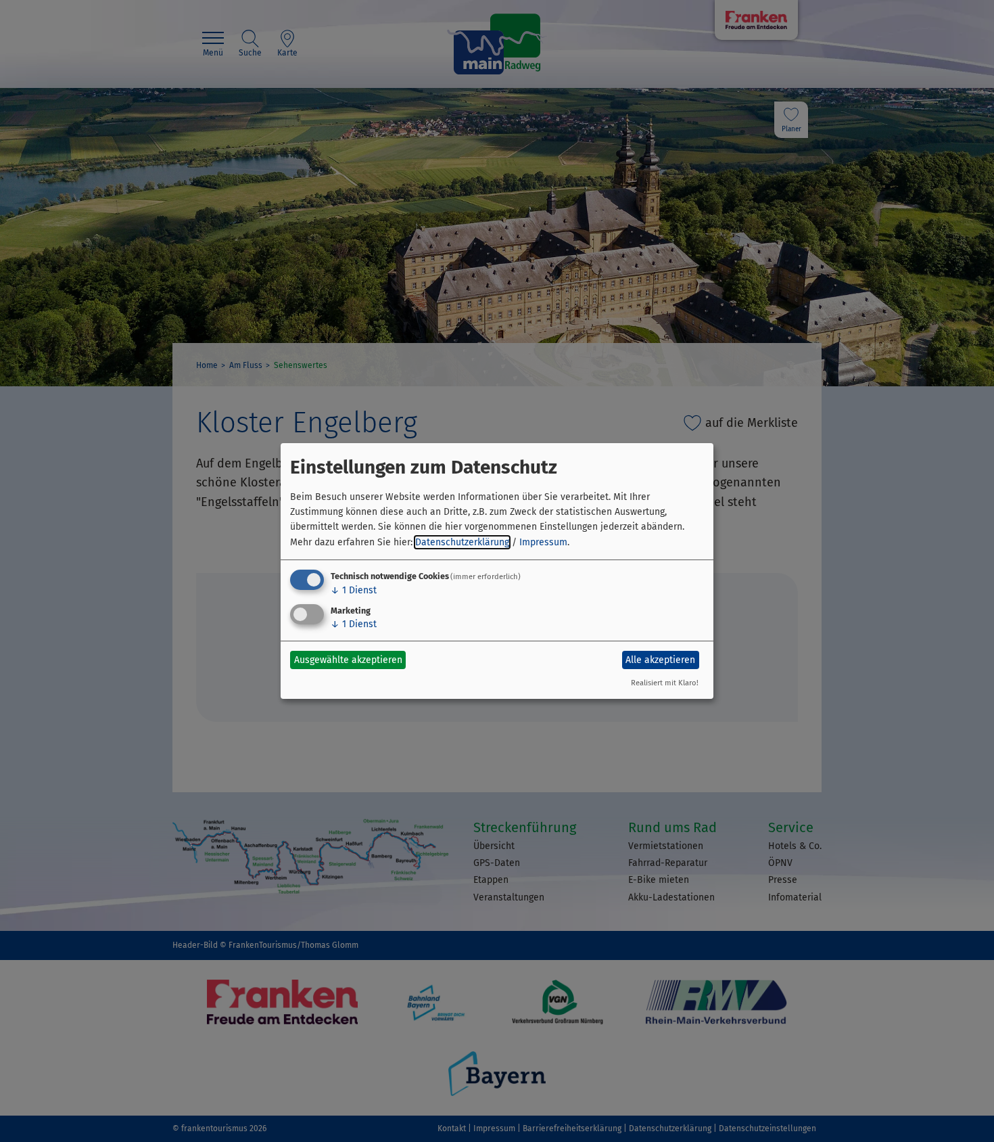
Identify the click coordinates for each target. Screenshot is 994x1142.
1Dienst (354, 590)
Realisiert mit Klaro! (665, 683)
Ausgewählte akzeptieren (348, 660)
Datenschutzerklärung (462, 542)
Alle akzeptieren (660, 660)
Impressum (543, 542)
